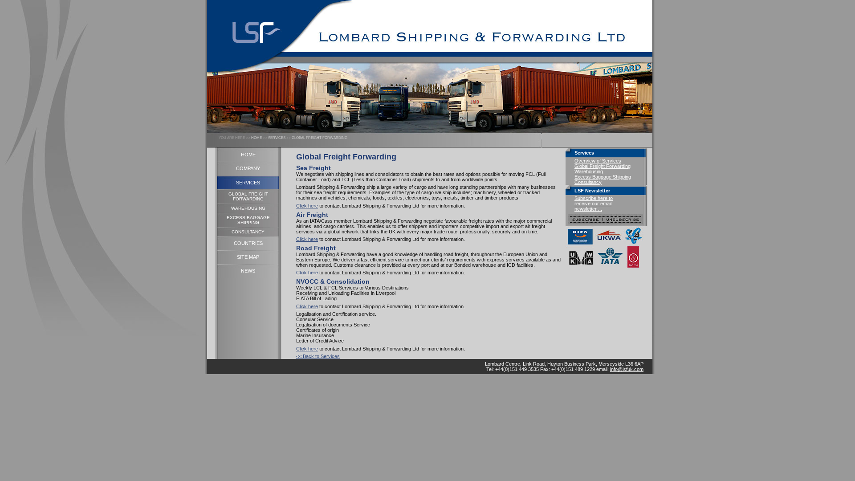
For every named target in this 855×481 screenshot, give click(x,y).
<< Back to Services (318, 356)
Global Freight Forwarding (602, 166)
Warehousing (588, 171)
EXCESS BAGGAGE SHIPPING (248, 220)
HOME (256, 138)
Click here (307, 205)
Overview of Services (597, 160)
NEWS (248, 270)
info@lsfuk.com (626, 369)
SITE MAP (248, 257)
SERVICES (276, 138)
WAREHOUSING (248, 208)
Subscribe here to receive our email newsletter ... (593, 204)
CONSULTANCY (248, 231)
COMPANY (248, 168)
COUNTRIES (248, 243)
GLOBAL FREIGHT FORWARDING (319, 138)
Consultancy (588, 182)
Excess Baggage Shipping (602, 176)
